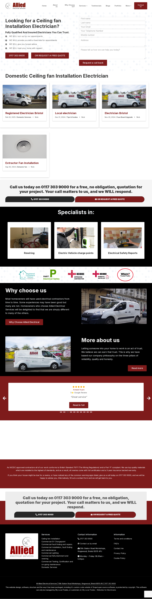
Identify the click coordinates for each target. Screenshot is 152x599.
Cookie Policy (119, 558)
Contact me (119, 548)
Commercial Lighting (50, 553)
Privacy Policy (120, 553)
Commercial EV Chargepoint (53, 541)
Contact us (141, 5)
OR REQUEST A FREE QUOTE (50, 55)
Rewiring (29, 253)
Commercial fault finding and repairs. (57, 544)
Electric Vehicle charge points (75, 253)
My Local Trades (88, 590)
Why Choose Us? (70, 5)
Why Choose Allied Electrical (24, 322)
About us (55, 5)
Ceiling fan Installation (51, 539)
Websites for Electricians (106, 590)
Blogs (108, 6)
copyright (131, 587)
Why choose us (26, 290)
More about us (100, 340)
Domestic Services (24, 117)
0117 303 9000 (17, 55)
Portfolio (118, 6)
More (129, 8)
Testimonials (96, 6)
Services (83, 8)
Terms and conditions (123, 539)
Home (44, 6)
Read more (137, 368)
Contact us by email (88, 543)
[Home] (15, 5)
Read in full (79, 405)
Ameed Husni (78, 390)
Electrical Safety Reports (122, 253)
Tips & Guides (72, 117)
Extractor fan (22, 167)
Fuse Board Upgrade (125, 117)
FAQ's (116, 543)
